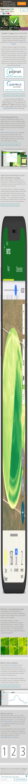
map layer (11, 719)
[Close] (26, 776)
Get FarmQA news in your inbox (10, 776)
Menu (24, 10)
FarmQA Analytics (8, 133)
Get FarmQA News (21, 779)
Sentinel (21, 42)
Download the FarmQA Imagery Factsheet (14, 95)
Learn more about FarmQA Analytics (10, 144)
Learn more (22, 3)
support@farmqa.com (7, 737)
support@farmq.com (10, 108)
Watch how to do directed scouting (10, 205)
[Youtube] (8, 14)
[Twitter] (6, 14)
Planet (14, 44)
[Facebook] (4, 14)
